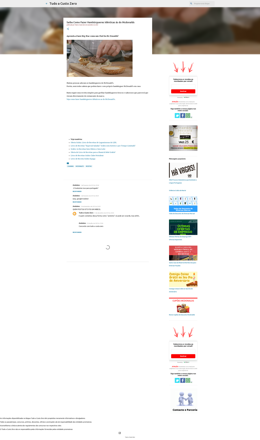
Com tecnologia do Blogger (131, 433)
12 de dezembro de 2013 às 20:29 (90, 206)
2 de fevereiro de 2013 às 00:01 (90, 196)
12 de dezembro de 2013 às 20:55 (104, 213)
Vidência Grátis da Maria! (177, 190)
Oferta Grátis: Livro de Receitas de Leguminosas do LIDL (94, 142)
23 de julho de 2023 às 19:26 (95, 223)
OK (145, 12)
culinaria (70, 166)
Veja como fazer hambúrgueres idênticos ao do (86, 99)
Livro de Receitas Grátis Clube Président (87, 155)
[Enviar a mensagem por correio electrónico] (68, 164)
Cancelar (133, 12)
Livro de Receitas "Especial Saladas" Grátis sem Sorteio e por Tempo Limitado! (103, 146)
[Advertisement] (108, 118)
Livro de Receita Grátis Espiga (83, 159)
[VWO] (119, 12)
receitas (89, 166)
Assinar (183, 91)
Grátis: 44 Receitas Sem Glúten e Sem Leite (88, 149)
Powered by (114, 12)
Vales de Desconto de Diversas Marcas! (182, 213)
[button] (68, 29)
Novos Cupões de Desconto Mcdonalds (182, 315)
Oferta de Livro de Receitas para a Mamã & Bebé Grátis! (93, 152)
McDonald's (110, 99)
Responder (77, 191)
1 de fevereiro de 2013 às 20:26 (90, 185)
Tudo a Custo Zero (63, 3)
